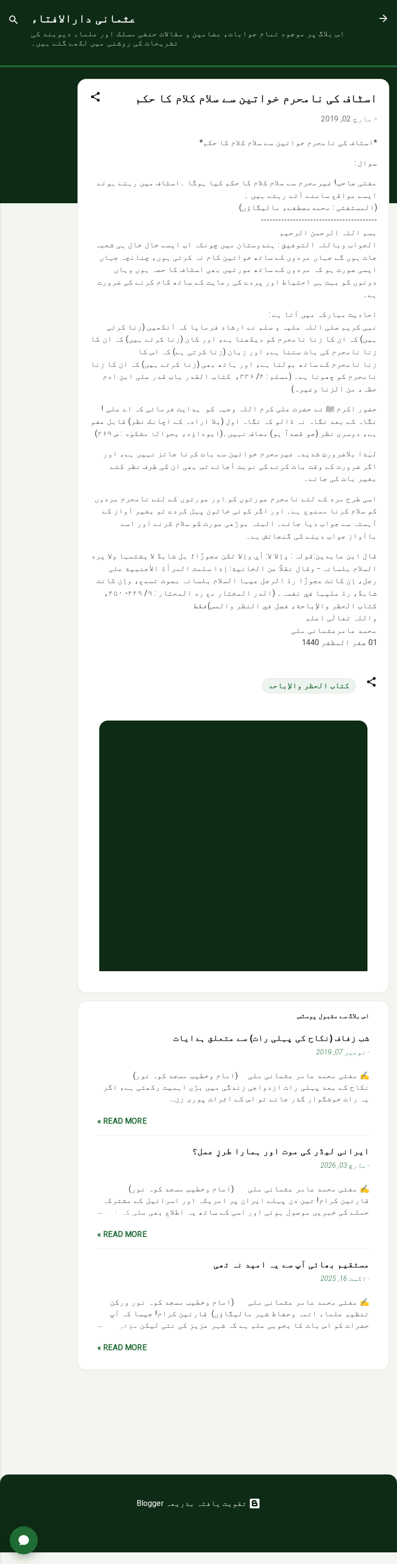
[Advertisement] (39, 212)
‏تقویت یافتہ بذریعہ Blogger (193, 1503)
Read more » (122, 1121)
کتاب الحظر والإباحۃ (309, 685)
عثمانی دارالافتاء (83, 18)
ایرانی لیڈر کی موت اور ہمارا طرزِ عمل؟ (280, 1151)
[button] (95, 98)
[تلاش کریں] (13, 21)
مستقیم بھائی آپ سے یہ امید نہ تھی (291, 1264)
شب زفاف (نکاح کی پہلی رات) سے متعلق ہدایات (271, 1038)
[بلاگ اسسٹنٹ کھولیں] (24, 1540)
